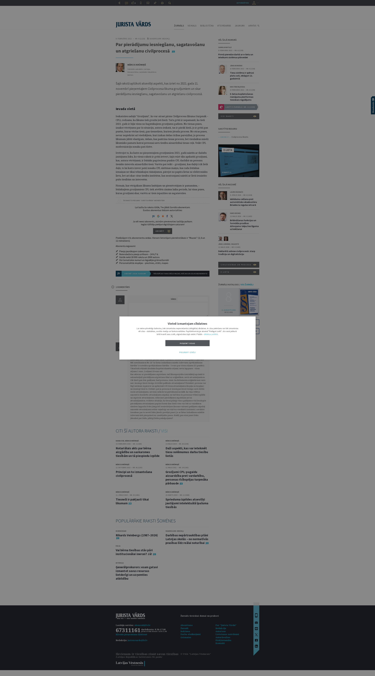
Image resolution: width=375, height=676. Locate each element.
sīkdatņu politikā (211, 334)
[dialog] (187, 338)
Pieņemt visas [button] (187, 343)
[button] (187, 352)
